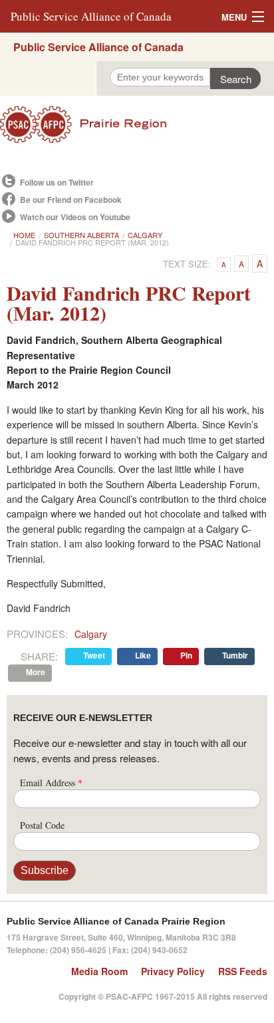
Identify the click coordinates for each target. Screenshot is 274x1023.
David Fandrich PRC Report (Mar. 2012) (92, 242)
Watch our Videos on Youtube (75, 217)
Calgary (145, 234)
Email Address (51, 782)
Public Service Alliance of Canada (91, 16)
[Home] (137, 124)
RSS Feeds (242, 971)
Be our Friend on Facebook (71, 200)
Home (24, 234)
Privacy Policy (173, 971)
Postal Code (42, 825)
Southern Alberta (81, 234)
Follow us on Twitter (57, 182)
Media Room (99, 971)
